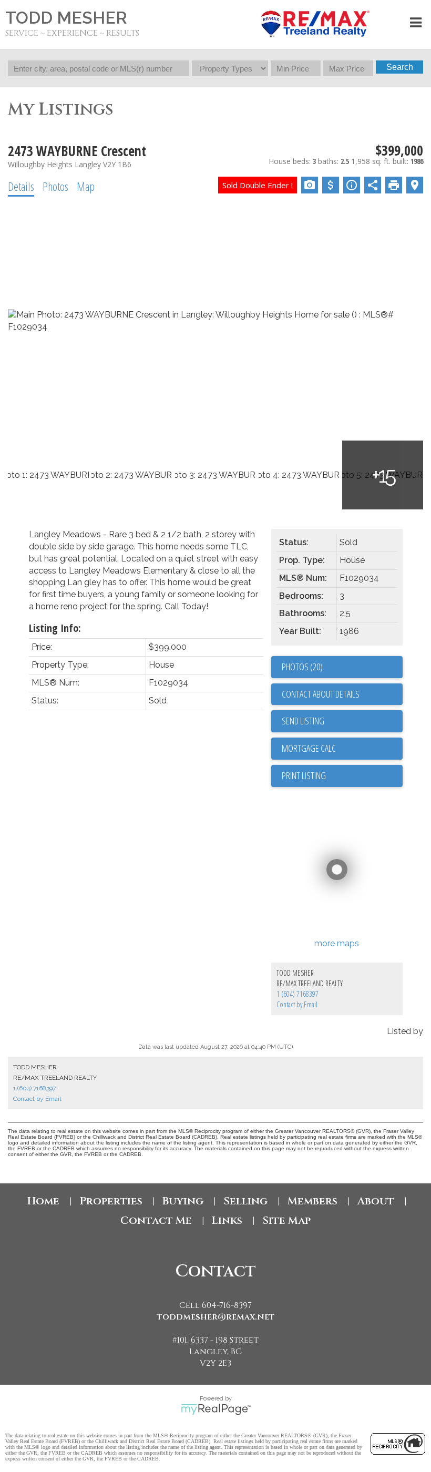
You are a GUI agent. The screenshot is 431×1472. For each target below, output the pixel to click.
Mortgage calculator (342, 748)
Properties (110, 1201)
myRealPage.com (215, 1409)
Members (312, 1201)
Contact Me (156, 1220)
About (375, 1201)
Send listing (303, 720)
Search (399, 67)
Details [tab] (21, 186)
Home (43, 1201)
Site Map (286, 1220)
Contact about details (321, 694)
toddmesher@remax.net (216, 1317)
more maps (336, 943)
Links (227, 1220)
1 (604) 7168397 (297, 994)
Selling (245, 1201)
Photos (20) (302, 666)
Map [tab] (86, 186)
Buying (182, 1201)
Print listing (304, 775)
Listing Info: (55, 628)
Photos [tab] (55, 186)
